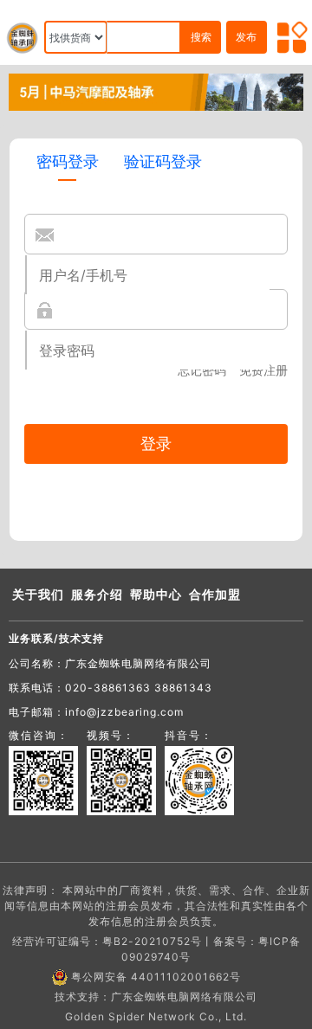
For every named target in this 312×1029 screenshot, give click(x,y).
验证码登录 (163, 161)
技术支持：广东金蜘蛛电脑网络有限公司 (156, 996)
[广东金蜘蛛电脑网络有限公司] (156, 91)
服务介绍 (97, 594)
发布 (246, 36)
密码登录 (67, 161)
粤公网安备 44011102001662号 (156, 976)
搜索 (201, 36)
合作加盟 (215, 594)
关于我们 (38, 594)
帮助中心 (156, 594)
